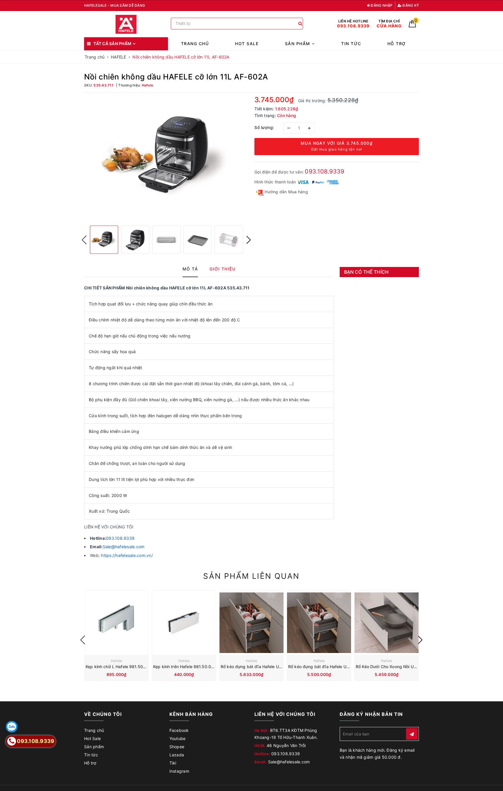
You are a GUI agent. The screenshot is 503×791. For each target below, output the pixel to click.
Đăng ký (410, 5)
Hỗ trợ (396, 43)
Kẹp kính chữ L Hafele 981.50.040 (119, 666)
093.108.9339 (324, 171)
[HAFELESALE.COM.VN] (126, 24)
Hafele (116, 661)
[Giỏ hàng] (412, 25)
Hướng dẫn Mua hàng (285, 191)
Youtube (177, 738)
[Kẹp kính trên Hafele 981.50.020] (184, 623)
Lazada (176, 754)
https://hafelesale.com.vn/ (127, 555)
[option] (166, 158)
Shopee (177, 746)
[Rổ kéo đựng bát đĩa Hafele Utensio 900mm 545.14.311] (251, 623)
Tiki (172, 762)
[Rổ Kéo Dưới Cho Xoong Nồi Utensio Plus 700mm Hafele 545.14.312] (387, 623)
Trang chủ (195, 43)
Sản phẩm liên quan (251, 576)
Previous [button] (84, 240)
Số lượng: (264, 127)
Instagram (179, 771)
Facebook (179, 730)
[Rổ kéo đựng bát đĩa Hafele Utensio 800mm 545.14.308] (319, 623)
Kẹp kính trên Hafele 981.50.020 (184, 666)
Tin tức (351, 43)
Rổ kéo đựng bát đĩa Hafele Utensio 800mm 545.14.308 (343, 666)
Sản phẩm (298, 43)
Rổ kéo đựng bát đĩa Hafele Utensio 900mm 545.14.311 (275, 666)
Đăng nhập (381, 5)
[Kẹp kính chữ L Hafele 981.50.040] (116, 623)
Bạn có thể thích (366, 272)
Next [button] (248, 240)
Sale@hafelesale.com (124, 546)
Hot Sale (246, 43)
